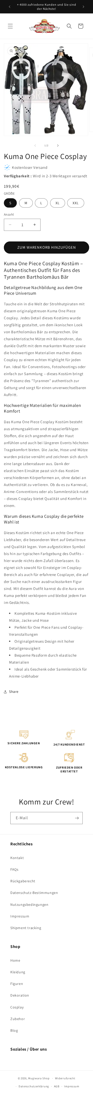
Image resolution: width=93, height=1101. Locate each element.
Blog (14, 1030)
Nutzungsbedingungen (29, 904)
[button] (10, 26)
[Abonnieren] (76, 818)
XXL (76, 203)
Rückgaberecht (22, 881)
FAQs (14, 869)
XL (58, 203)
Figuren (16, 983)
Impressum (19, 916)
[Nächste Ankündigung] (83, 6)
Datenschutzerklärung (34, 1086)
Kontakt (17, 857)
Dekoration (19, 995)
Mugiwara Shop (38, 1078)
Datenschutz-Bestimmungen (34, 892)
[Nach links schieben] (35, 145)
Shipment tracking (25, 927)
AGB (56, 1086)
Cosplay (17, 1007)
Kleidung (17, 972)
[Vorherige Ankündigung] (9, 6)
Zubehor (17, 1018)
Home (15, 960)
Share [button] (14, 691)
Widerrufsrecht (65, 1078)
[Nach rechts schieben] (58, 145)
